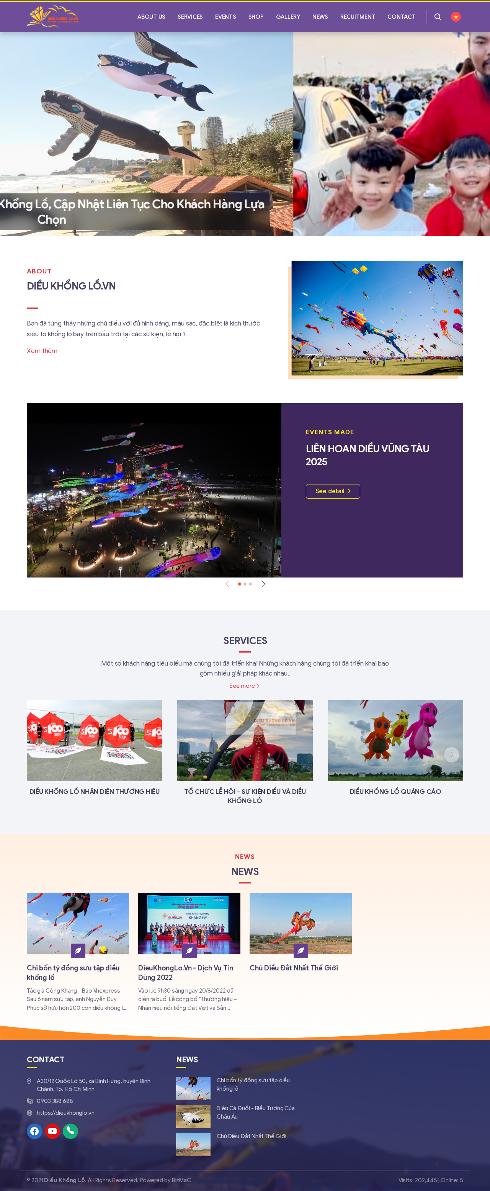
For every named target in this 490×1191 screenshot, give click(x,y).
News (320, 16)
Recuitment (358, 16)
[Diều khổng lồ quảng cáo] (395, 748)
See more (242, 685)
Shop (256, 16)
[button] (24, 134)
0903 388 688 (55, 1101)
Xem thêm (42, 351)
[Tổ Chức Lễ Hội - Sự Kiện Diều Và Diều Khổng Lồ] (244, 753)
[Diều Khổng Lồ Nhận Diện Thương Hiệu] (94, 748)
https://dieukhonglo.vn (66, 1112)
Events (225, 16)
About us (151, 16)
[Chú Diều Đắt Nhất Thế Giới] (301, 935)
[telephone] (70, 1131)
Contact (401, 16)
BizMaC (181, 1180)
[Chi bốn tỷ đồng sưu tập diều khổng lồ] (241, 1088)
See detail (330, 491)
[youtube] (52, 1131)
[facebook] (34, 1131)
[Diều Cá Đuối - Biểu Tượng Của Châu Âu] (241, 1116)
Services (190, 16)
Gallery (288, 16)
